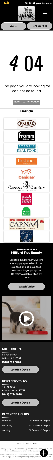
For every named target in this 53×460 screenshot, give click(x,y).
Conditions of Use (45, 448)
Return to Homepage (26, 101)
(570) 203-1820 (11, 362)
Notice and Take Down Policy (15, 451)
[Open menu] (45, 13)
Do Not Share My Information (25, 448)
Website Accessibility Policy (38, 451)
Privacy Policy (6, 448)
